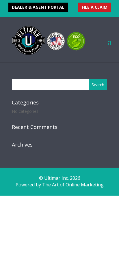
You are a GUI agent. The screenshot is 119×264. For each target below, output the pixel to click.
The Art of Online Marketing (73, 184)
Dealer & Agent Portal (38, 7)
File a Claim (94, 7)
